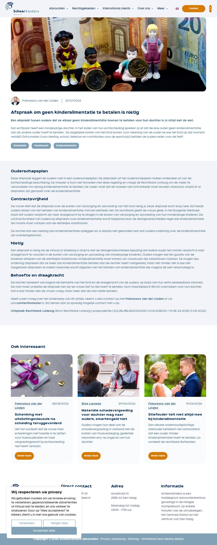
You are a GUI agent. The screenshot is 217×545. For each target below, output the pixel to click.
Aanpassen (26, 523)
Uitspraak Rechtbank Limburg (32, 311)
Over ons (144, 8)
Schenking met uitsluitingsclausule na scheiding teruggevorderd (38, 419)
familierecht (41, 146)
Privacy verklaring (113, 539)
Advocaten (57, 8)
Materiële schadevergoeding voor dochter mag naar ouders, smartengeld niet (107, 415)
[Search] (210, 9)
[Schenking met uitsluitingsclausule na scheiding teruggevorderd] (42, 375)
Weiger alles (59, 523)
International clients (116, 8)
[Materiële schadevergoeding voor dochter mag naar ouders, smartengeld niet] (108, 375)
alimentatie (19, 146)
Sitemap (133, 539)
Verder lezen (25, 457)
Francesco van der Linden (40, 101)
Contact (193, 9)
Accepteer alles (44, 531)
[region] (44, 512)
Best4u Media (174, 539)
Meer (161, 8)
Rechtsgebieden (83, 8)
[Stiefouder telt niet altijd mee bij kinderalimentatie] (175, 375)
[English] (177, 9)
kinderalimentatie (66, 146)
